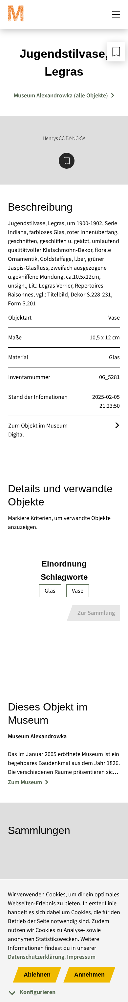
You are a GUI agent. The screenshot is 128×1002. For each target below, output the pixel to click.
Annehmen (89, 974)
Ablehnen (37, 974)
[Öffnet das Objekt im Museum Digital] (117, 425)
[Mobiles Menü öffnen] (116, 14)
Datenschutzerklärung (36, 957)
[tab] (64, 992)
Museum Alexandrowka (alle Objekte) (61, 95)
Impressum (81, 957)
